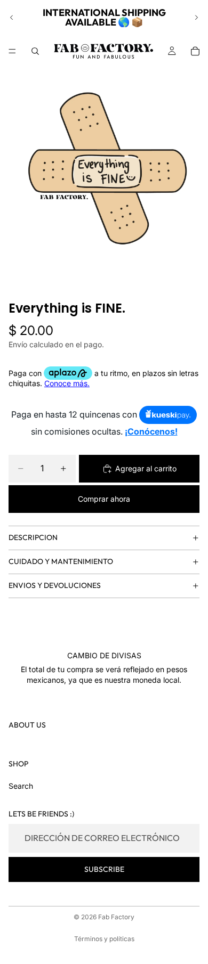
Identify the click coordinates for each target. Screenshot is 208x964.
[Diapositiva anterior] (11, 17)
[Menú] (12, 51)
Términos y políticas (104, 939)
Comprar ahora (104, 498)
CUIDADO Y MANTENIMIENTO (61, 561)
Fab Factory (116, 917)
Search (21, 785)
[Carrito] (195, 51)
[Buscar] (35, 51)
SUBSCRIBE (104, 869)
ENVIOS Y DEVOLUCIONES (55, 585)
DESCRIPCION (33, 537)
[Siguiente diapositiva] (196, 17)
